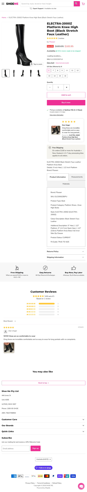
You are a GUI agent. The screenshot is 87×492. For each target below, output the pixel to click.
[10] (67, 73)
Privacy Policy (30, 483)
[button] (5, 73)
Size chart (50, 63)
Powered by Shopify (43, 488)
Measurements (77, 177)
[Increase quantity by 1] (67, 87)
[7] (53, 73)
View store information (56, 115)
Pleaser (52, 42)
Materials (66, 184)
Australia (42, 459)
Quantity (50, 82)
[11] (72, 73)
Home (4, 18)
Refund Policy (57, 483)
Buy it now (66, 102)
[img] (9, 327)
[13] (49, 78)
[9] (62, 73)
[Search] (77, 3)
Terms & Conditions (43, 483)
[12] (78, 73)
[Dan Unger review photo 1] (9, 347)
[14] (55, 78)
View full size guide (62, 63)
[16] (65, 78)
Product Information (58, 177)
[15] (60, 78)
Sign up (35, 448)
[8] (58, 73)
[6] (49, 73)
